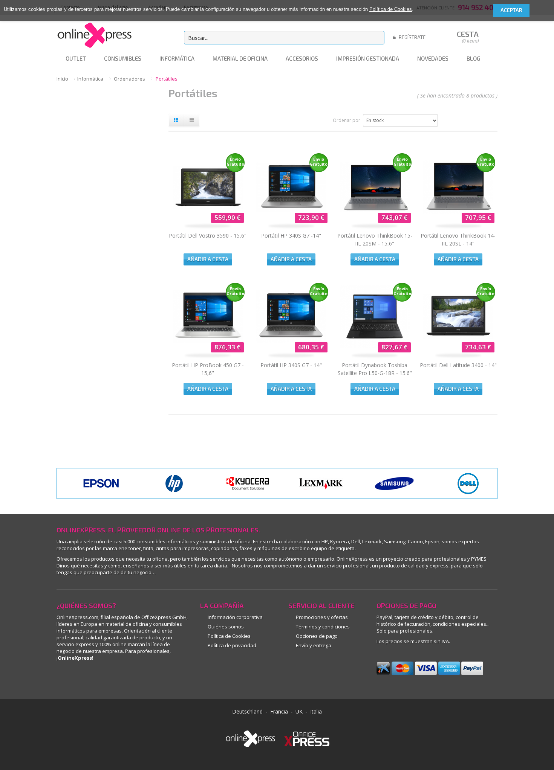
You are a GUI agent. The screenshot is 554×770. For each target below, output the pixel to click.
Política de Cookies (390, 9)
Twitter (164, 679)
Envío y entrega (313, 645)
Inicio (62, 78)
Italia (316, 711)
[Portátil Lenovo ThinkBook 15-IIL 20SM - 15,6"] (375, 218)
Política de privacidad (232, 645)
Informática (90, 78)
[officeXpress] (306, 738)
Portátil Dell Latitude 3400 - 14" (458, 365)
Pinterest (80, 679)
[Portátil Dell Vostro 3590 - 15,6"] (208, 218)
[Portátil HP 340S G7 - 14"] (291, 348)
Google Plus (97, 679)
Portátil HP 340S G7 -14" (291, 235)
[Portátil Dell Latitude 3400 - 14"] (458, 348)
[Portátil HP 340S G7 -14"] (291, 218)
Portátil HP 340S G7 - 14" (291, 365)
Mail (131, 679)
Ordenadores (129, 78)
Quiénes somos (226, 626)
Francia (279, 711)
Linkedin (63, 679)
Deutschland (247, 711)
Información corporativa (235, 617)
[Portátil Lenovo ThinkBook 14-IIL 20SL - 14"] (458, 218)
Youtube (114, 679)
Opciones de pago (317, 636)
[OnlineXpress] (94, 34)
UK (299, 711)
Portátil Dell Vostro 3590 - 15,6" (207, 235)
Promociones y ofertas (322, 617)
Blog (148, 679)
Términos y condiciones (323, 626)
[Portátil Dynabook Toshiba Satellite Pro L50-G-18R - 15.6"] (375, 348)
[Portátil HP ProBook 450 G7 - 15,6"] (208, 348)
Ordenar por (346, 120)
